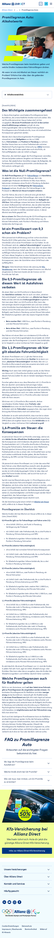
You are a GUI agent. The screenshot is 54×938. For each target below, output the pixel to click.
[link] (46, 4)
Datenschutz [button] (27, 926)
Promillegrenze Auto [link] (30, 10)
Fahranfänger (32, 176)
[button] (27, 763)
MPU (40, 147)
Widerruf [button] (43, 929)
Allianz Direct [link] (7, 10)
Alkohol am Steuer (41, 502)
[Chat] (40, 4)
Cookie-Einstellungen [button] (10, 926)
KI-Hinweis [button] (6, 932)
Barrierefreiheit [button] (31, 929)
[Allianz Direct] (13, 4)
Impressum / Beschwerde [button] (12, 929)
